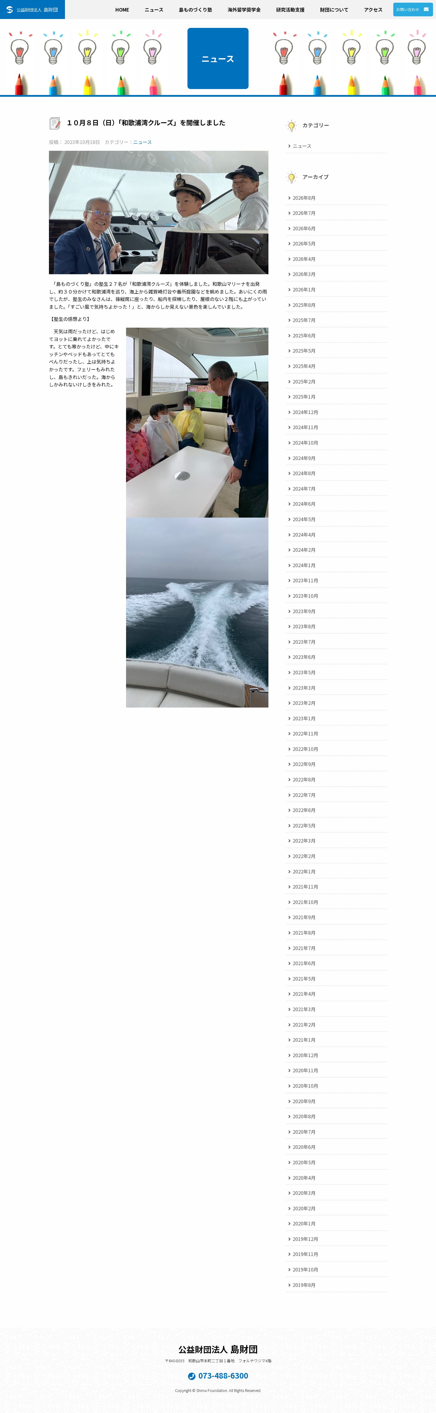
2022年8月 (304, 779)
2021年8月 (304, 932)
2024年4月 (304, 534)
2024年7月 (304, 488)
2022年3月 (304, 840)
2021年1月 (304, 1039)
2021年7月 (304, 947)
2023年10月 (305, 595)
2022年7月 (304, 794)
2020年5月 (304, 1162)
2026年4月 (304, 258)
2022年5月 (304, 825)
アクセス (373, 9)
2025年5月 (304, 350)
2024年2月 (304, 549)
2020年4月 (304, 1177)
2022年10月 (305, 748)
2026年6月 (304, 228)
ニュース (154, 9)
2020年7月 (304, 1131)
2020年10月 (305, 1085)
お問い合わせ (407, 9)
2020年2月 (304, 1208)
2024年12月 (305, 412)
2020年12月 (305, 1055)
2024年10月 (305, 442)
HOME (122, 9)
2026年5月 (304, 243)
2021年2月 (304, 1024)
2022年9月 (304, 763)
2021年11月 (305, 886)
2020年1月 (304, 1223)
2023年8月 (304, 626)
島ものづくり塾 (195, 9)
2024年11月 (305, 427)
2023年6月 (304, 656)
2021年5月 (304, 978)
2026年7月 (304, 212)
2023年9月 (304, 611)
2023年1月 (304, 718)
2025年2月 (304, 381)
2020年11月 (305, 1070)
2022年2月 (304, 855)
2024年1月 (304, 565)
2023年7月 (304, 641)
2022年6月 (304, 809)
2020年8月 (304, 1116)
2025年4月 (304, 365)
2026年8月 (304, 197)
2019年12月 (305, 1238)
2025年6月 (304, 335)
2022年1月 (304, 871)
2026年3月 (304, 273)
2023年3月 (304, 687)
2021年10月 (305, 901)
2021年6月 (304, 963)
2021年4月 (304, 993)
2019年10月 (305, 1269)
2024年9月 (304, 458)
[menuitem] (122, 8)
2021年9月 (304, 917)
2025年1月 (304, 396)
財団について (334, 9)
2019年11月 (305, 1253)
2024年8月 (304, 473)
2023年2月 (304, 702)
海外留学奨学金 (244, 9)
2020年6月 (304, 1146)
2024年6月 (304, 503)
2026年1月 (304, 289)
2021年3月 (304, 1009)
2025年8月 (304, 304)
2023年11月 (305, 580)
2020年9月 (304, 1101)
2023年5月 (304, 672)
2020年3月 (304, 1192)
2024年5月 (304, 519)
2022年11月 (305, 733)
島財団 (37, 9)
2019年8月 (304, 1284)
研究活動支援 (290, 9)
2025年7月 (304, 319)
